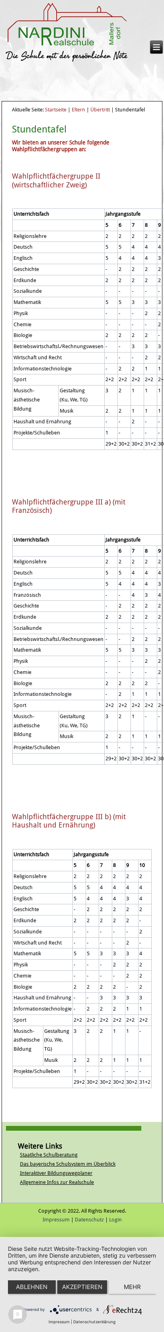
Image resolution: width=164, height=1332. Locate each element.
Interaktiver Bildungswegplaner (56, 1173)
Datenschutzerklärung (94, 1321)
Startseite (55, 110)
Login (115, 1220)
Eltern (78, 110)
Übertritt (100, 110)
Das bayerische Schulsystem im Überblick (67, 1164)
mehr (132, 1287)
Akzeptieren (82, 1287)
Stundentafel (39, 129)
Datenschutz (89, 1220)
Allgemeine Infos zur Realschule (57, 1182)
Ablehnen (31, 1287)
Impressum (56, 1220)
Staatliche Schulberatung (49, 1155)
